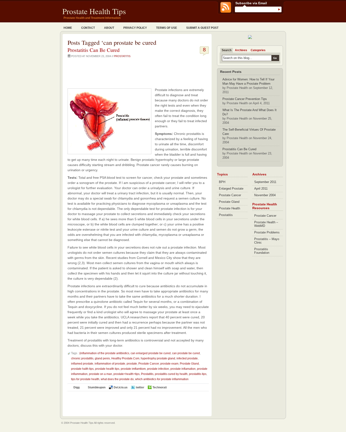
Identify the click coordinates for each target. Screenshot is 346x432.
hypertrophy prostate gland (158, 358)
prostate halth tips (82, 368)
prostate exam (169, 363)
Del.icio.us (121, 387)
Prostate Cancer (148, 363)
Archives (241, 50)
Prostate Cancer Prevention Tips (244, 99)
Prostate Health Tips (94, 11)
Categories (258, 50)
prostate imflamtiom (133, 368)
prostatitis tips (197, 374)
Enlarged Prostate (231, 188)
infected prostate (187, 358)
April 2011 (261, 188)
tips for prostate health (85, 379)
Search (226, 50)
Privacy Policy (135, 27)
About (109, 27)
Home (68, 27)
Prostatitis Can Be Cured (94, 49)
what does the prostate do (117, 379)
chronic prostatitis (82, 358)
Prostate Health (229, 208)
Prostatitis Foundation (261, 250)
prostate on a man (100, 374)
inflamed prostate (82, 363)
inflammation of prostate (110, 363)
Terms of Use (166, 27)
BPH (222, 182)
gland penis (102, 358)
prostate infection (158, 368)
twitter (140, 387)
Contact (88, 27)
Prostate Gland (189, 363)
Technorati (160, 387)
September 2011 (265, 182)
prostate (132, 363)
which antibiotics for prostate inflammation (162, 379)
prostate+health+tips (126, 374)
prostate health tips (107, 368)
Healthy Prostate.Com (125, 358)
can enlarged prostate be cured (151, 353)
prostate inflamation (183, 368)
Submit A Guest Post (202, 27)
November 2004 (265, 195)
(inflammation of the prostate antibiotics (104, 353)
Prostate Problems (267, 232)
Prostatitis (122, 56)
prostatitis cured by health (171, 374)
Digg (76, 387)
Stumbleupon (96, 387)
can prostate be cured (186, 353)
